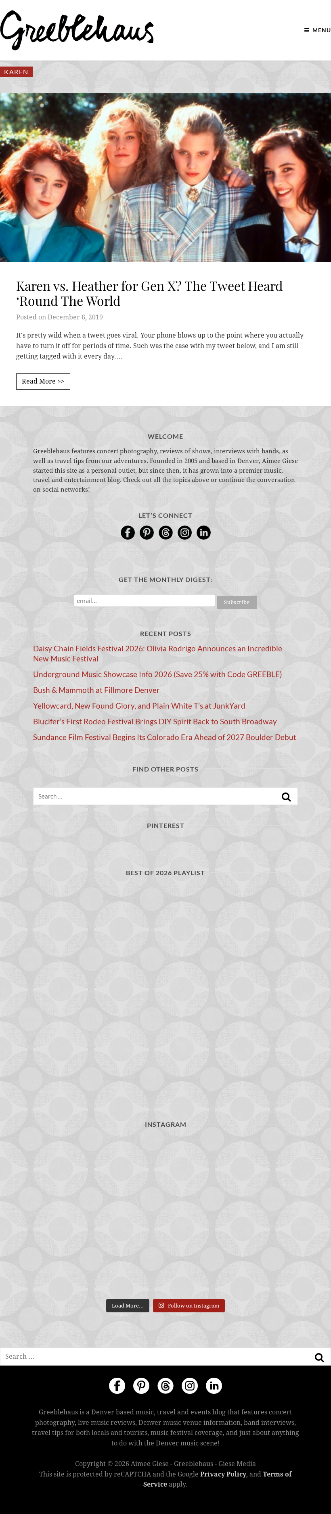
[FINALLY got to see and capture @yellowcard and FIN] (75, 1268)
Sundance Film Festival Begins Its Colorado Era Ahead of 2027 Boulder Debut (164, 737)
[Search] (286, 797)
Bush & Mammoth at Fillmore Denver (96, 690)
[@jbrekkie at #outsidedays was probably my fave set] (255, 1163)
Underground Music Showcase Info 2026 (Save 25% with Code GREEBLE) (157, 674)
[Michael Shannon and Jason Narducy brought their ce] (75, 1216)
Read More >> (43, 381)
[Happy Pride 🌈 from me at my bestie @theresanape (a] (255, 1268)
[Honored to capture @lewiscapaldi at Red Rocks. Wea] (165, 1268)
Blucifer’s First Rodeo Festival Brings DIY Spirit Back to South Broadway (155, 721)
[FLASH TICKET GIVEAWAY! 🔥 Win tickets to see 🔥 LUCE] (165, 1216)
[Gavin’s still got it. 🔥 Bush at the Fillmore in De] (255, 1216)
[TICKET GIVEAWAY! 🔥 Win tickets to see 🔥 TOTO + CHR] (165, 1163)
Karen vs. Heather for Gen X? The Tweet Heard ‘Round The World (149, 293)
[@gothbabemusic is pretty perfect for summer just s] (75, 1163)
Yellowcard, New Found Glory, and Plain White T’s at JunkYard (139, 705)
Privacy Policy (223, 1474)
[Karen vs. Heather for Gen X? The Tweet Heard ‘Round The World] (165, 177)
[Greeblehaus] (77, 30)
